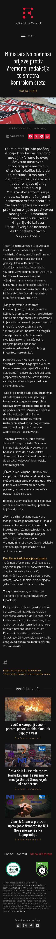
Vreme (47, 673)
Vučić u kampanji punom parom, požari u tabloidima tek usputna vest (28, 728)
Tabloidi (21, 673)
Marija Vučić (28, 90)
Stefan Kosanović (28, 738)
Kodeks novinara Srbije (15, 670)
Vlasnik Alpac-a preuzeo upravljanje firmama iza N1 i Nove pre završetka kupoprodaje (28, 828)
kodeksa (17, 890)
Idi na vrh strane (41, 854)
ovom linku (40, 906)
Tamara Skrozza (34, 673)
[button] (30, 136)
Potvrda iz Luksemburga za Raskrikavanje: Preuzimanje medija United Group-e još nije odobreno (28, 777)
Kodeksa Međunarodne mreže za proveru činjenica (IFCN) (24, 886)
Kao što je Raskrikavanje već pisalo (25, 558)
